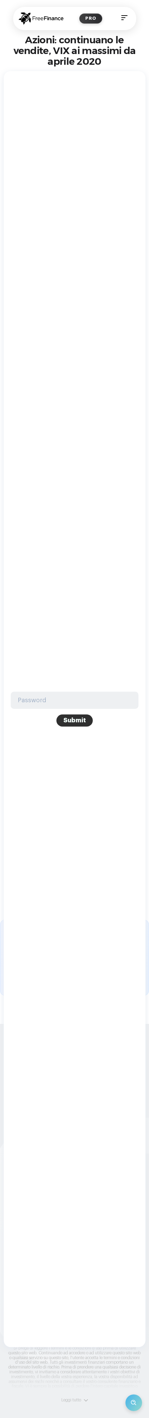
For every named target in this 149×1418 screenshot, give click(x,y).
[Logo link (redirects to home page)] (41, 18)
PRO (90, 18)
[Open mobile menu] (124, 18)
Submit (74, 720)
